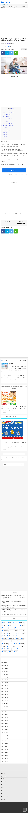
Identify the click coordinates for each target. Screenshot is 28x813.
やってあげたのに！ (6, 121)
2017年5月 (5, 726)
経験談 (14, 646)
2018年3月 (5, 697)
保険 (4, 635)
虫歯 (19, 648)
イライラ (4, 46)
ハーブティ (18, 627)
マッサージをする (6, 130)
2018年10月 (5, 677)
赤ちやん (5, 651)
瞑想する (5, 134)
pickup (4, 622)
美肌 (4, 648)
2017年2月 (5, 735)
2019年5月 (5, 674)
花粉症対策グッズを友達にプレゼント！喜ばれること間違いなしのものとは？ (14, 606)
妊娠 (18, 635)
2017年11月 (5, 709)
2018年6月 (5, 688)
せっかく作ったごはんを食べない (9, 112)
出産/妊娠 (4, 776)
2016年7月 (5, 755)
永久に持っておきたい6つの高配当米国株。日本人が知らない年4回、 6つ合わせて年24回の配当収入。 (14, 597)
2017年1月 (5, 738)
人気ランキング (5, 790)
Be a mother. (5, 2)
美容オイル (21, 646)
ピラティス (5, 630)
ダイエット (5, 627)
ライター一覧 (23, 360)
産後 (4, 646)
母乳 (16, 643)
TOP (3, 4)
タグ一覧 (24, 654)
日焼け (20, 641)
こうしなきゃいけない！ (7, 123)
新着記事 (4, 799)
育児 (10, 46)
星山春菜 (12, 43)
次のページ (24, 178)
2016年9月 (5, 749)
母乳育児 (22, 643)
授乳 (10, 641)
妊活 (23, 638)
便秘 (23, 633)
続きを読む (14, 170)
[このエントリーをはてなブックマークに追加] (7, 53)
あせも (10, 622)
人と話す (5, 127)
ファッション (5, 784)
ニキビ (12, 627)
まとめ (3, 137)
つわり (4, 625)
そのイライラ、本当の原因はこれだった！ (9, 119)
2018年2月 (5, 700)
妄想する (5, 136)
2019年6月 (5, 671)
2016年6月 (5, 758)
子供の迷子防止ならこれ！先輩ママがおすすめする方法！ (14, 610)
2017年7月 (5, 720)
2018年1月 (5, 703)
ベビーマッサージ (14, 630)
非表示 (12, 108)
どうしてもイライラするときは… (8, 125)
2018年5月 (5, 691)
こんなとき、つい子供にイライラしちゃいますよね (11, 110)
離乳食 (11, 651)
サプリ (22, 625)
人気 (18, 633)
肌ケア (9, 648)
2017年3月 (5, 732)
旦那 (11, 643)
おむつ (16, 622)
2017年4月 (5, 729)
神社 (9, 646)
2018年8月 (5, 682)
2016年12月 (5, 741)
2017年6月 (5, 723)
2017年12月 (5, 706)
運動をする (5, 132)
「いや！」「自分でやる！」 (8, 118)
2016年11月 (5, 743)
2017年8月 (5, 717)
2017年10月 (5, 711)
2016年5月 (5, 761)
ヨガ (4, 633)
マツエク (22, 630)
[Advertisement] (14, 23)
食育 (16, 651)
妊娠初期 (5, 638)
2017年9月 (5, 714)
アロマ (10, 625)
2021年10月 (5, 662)
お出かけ (22, 622)
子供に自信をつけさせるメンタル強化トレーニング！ (14, 602)
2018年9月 (5, 680)
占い (14, 635)
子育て (7, 4)
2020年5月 (5, 665)
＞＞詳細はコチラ (6, 412)
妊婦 (18, 638)
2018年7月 (5, 685)
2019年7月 (5, 668)
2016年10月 (5, 746)
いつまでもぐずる (6, 116)
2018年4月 (5, 694)
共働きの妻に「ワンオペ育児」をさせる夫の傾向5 (14, 614)
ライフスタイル (5, 787)
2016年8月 (5, 752)
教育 (15, 641)
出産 (9, 635)
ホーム (3, 773)
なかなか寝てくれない (7, 114)
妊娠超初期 (12, 638)
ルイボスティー (11, 633)
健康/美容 (4, 781)
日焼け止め (5, 643)
